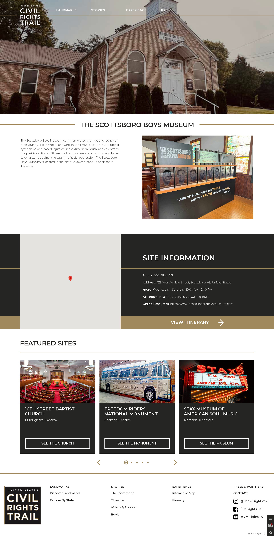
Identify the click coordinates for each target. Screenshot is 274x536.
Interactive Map (183, 493)
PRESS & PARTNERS (248, 486)
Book (115, 514)
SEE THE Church (57, 443)
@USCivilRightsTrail (254, 501)
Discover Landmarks (65, 493)
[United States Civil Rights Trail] (27, 503)
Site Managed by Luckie (260, 533)
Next (175, 462)
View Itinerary (190, 322)
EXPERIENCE (182, 486)
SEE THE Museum (216, 443)
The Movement (122, 493)
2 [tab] (132, 462)
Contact (240, 493)
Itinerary (178, 500)
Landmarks (59, 486)
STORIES (98, 10)
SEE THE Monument (137, 443)
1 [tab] (126, 462)
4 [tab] (142, 462)
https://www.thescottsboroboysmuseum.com (201, 304)
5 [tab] (148, 462)
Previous (98, 462)
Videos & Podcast (124, 507)
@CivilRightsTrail (235, 516)
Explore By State (62, 500)
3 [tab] (137, 462)
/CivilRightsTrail (251, 509)
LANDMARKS (66, 10)
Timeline (117, 500)
